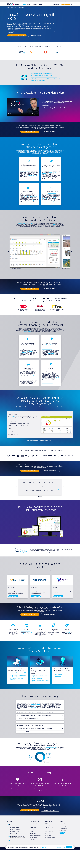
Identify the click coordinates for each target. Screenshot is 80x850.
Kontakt (61, 1)
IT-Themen (11, 7)
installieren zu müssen (22, 152)
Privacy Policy (44, 847)
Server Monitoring (58, 672)
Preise (28, 4)
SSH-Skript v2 (15, 416)
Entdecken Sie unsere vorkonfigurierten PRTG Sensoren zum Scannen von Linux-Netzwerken (48, 78)
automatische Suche (52, 193)
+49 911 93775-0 (62, 830)
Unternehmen (56, 1)
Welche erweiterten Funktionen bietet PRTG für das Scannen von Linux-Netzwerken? (35, 728)
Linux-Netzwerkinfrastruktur (25, 171)
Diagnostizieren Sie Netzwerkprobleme (25, 223)
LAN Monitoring (58, 676)
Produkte (17, 4)
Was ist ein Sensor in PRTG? (23, 731)
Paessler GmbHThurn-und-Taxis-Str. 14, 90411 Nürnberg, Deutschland (65, 825)
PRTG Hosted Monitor (27, 633)
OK (69, 847)
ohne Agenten (54, 151)
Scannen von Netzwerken (32, 707)
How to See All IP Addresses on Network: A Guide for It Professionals (18, 673)
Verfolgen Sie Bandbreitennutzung (30, 196)
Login (65, 1)
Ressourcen (34, 4)
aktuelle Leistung (34, 200)
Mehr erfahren (13, 596)
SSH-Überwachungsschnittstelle (47, 382)
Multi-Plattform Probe (59, 150)
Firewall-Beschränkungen (47, 349)
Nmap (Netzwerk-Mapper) (35, 704)
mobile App (57, 178)
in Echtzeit (53, 224)
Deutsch (70, 1)
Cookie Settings (60, 847)
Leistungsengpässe (27, 331)
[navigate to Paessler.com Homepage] (10, 4)
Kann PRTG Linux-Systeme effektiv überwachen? (27, 718)
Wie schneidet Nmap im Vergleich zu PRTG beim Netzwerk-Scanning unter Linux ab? (35, 712)
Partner (40, 4)
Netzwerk (14, 7)
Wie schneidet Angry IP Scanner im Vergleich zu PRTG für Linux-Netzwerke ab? (34, 715)
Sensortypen (35, 406)
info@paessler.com (63, 828)
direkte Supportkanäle (24, 378)
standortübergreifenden (51, 353)
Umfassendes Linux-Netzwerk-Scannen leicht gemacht (41, 73)
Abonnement (68, 632)
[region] (40, 847)
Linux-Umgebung (56, 201)
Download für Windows (25, 631)
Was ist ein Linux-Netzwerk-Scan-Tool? (25, 701)
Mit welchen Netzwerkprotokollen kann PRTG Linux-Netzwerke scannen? (32, 722)
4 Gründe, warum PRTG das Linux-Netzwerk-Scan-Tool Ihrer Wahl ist (44, 77)
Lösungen (23, 4)
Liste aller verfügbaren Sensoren (35, 440)
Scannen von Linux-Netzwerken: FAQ (38, 80)
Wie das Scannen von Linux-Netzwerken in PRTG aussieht (42, 75)
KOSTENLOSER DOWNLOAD (16, 35)
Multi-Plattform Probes (50, 344)
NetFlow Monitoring (58, 674)
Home (8, 7)
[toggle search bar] (71, 4)
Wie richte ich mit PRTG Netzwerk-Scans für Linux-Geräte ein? (30, 725)
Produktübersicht (37, 35)
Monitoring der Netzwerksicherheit (30, 175)
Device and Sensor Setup (37, 678)
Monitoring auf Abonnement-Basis (26, 352)
